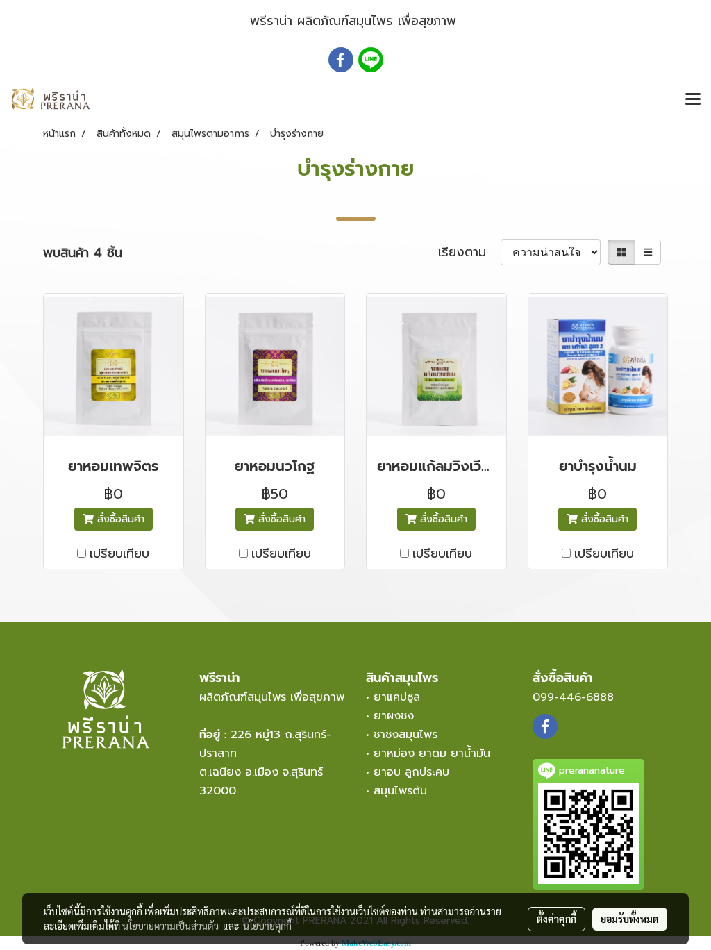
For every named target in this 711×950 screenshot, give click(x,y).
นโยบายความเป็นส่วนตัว (170, 925)
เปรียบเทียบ (119, 553)
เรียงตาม (469, 252)
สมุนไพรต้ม (400, 791)
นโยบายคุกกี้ (267, 925)
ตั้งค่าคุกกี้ (556, 918)
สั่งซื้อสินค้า (119, 519)
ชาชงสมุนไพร (405, 734)
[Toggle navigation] (693, 100)
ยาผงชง (398, 716)
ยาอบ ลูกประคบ (411, 772)
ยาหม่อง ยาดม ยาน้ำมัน (432, 753)
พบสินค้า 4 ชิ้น (82, 253)
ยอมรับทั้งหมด (630, 918)
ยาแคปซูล (397, 697)
